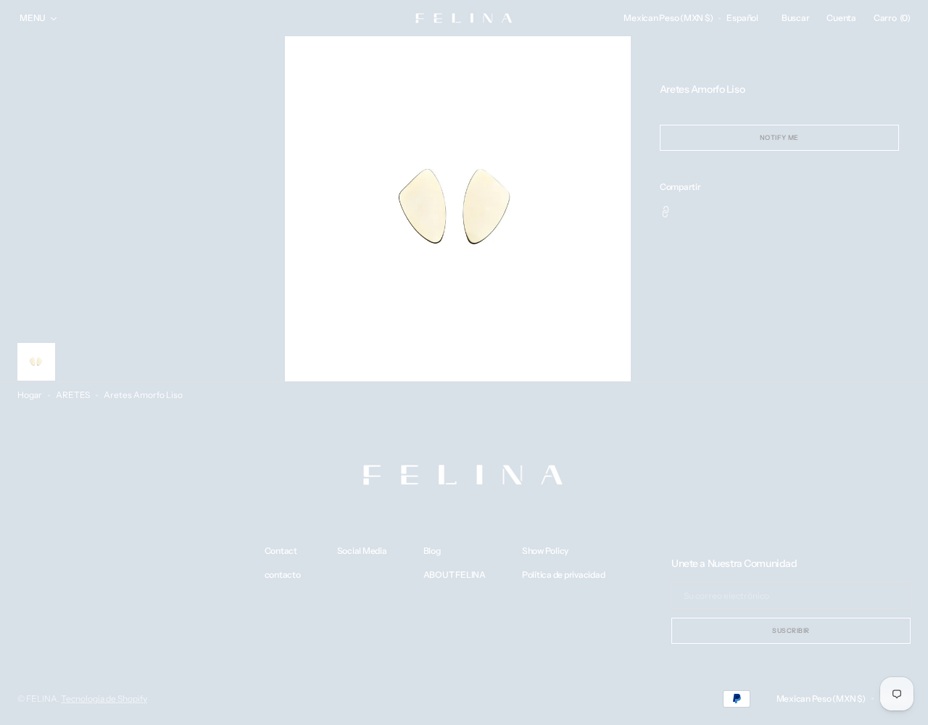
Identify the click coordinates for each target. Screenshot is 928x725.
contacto (283, 575)
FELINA (41, 698)
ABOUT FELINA (454, 575)
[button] (668, 18)
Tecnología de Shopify (104, 698)
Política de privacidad (563, 575)
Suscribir (791, 630)
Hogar (29, 394)
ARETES (73, 394)
